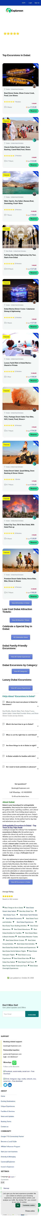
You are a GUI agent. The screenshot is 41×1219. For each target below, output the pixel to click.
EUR (23, 3)
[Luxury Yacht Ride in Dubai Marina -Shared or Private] (21, 344)
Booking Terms (6, 1121)
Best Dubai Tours (9, 915)
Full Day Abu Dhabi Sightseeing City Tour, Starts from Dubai (20, 256)
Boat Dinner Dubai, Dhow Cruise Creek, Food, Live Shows (19, 94)
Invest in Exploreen (7, 1167)
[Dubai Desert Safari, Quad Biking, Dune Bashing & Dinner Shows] (21, 452)
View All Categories (20, 671)
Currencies (4, 1179)
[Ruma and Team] (34, 356)
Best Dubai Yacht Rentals (29, 915)
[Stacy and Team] (34, 86)
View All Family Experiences (20, 657)
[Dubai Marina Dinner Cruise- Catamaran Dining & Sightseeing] (21, 290)
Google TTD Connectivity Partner (12, 1136)
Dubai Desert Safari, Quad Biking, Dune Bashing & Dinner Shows (19, 472)
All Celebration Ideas (20, 637)
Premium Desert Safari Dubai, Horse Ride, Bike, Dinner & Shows (20, 580)
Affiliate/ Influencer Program (10, 1146)
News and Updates (7, 1116)
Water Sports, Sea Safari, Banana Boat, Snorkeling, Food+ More (19, 202)
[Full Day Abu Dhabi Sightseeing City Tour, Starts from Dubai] (21, 236)
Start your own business (9, 1151)
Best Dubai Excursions (14, 918)
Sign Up (37, 3)
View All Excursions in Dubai (20, 882)
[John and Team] (34, 194)
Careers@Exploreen (8, 1162)
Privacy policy (30, 1211)
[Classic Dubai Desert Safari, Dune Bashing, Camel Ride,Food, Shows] (21, 128)
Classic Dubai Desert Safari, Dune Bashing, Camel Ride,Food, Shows (17, 148)
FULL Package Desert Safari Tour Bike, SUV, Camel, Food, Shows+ (19, 418)
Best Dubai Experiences (25, 922)
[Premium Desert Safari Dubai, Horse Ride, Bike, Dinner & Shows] (21, 560)
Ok (18, 1205)
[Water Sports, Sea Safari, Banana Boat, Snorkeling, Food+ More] (21, 182)
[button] (37, 10)
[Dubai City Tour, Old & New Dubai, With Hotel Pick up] (21, 506)
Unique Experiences (8, 1106)
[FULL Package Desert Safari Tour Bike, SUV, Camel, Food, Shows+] (21, 398)
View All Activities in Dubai (20, 603)
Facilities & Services (8, 1111)
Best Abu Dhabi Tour (26, 911)
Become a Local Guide (9, 1141)
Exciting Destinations (8, 1101)
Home (3, 1096)
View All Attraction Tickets (20, 620)
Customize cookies (29, 1205)
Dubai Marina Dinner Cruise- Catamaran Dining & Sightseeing (19, 310)
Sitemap (6, 1188)
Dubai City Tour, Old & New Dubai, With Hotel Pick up (19, 526)
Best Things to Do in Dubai (13, 907)
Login (30, 3)
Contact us (4, 1126)
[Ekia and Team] (34, 140)
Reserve (34, 111)
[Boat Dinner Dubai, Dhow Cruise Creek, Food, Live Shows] (21, 74)
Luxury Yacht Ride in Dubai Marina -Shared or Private (18, 364)
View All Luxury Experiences (20, 688)
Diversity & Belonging (8, 1157)
